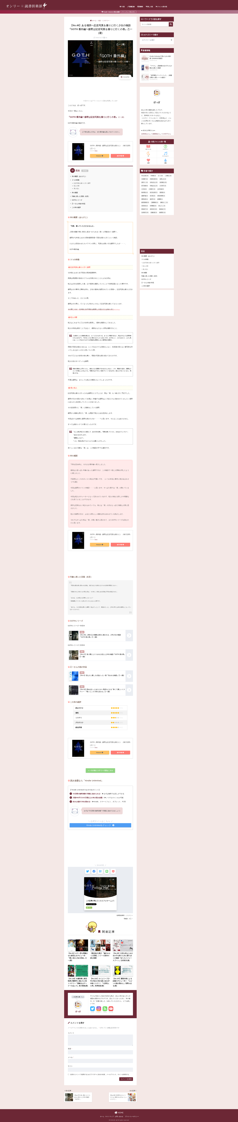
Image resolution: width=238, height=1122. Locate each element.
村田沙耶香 (161, 195)
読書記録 (132, 6)
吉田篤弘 (163, 182)
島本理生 (144, 192)
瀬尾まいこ (164, 202)
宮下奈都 (144, 185)
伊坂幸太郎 (153, 179)
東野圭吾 (144, 199)
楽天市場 (119, 156)
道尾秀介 (162, 212)
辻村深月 (144, 212)
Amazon (98, 156)
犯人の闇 (76, 186)
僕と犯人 (76, 188)
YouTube (111, 1012)
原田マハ (144, 182)
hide (84, 170)
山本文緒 (160, 189)
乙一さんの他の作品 (78, 203)
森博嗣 (160, 199)
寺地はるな (153, 185)
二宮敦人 (168, 175)
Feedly (105, 1012)
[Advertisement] (100, 89)
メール (71, 1057)
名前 (70, 1049)
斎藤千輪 (144, 195)
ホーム (102, 1116)
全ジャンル (148, 149)
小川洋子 (163, 185)
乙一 (131, 919)
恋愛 (148, 163)
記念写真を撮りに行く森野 (82, 183)
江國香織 (154, 202)
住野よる (163, 179)
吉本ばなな (153, 182)
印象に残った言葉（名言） (81, 196)
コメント (71, 1033)
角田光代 (153, 209)
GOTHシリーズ (77, 200)
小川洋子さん (166, 134)
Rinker (96, 150)
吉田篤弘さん (145, 134)
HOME (120, 1112)
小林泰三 (152, 189)
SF (148, 156)
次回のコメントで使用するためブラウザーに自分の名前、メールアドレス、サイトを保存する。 (100, 1074)
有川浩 (152, 195)
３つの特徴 (75, 180)
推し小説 (150, 6)
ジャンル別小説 (162, 6)
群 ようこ (162, 205)
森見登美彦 (145, 202)
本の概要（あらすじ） (79, 176)
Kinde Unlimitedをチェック (98, 825)
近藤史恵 (154, 212)
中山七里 (144, 175)
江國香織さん (156, 134)
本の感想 (75, 192)
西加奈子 (144, 209)
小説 (123, 6)
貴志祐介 (162, 209)
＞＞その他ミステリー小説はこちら (100, 770)
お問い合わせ (119, 1116)
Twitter (92, 1012)
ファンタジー (165, 156)
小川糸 (144, 189)
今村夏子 (144, 179)
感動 (165, 163)
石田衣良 (144, 205)
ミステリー (129, 915)
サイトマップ (109, 1116)
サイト (70, 1066)
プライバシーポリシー (132, 1116)
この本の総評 (76, 207)
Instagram (98, 1012)
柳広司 (152, 199)
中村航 (153, 175)
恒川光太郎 (153, 192)
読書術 (141, 6)
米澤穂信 (153, 205)
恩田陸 (162, 192)
